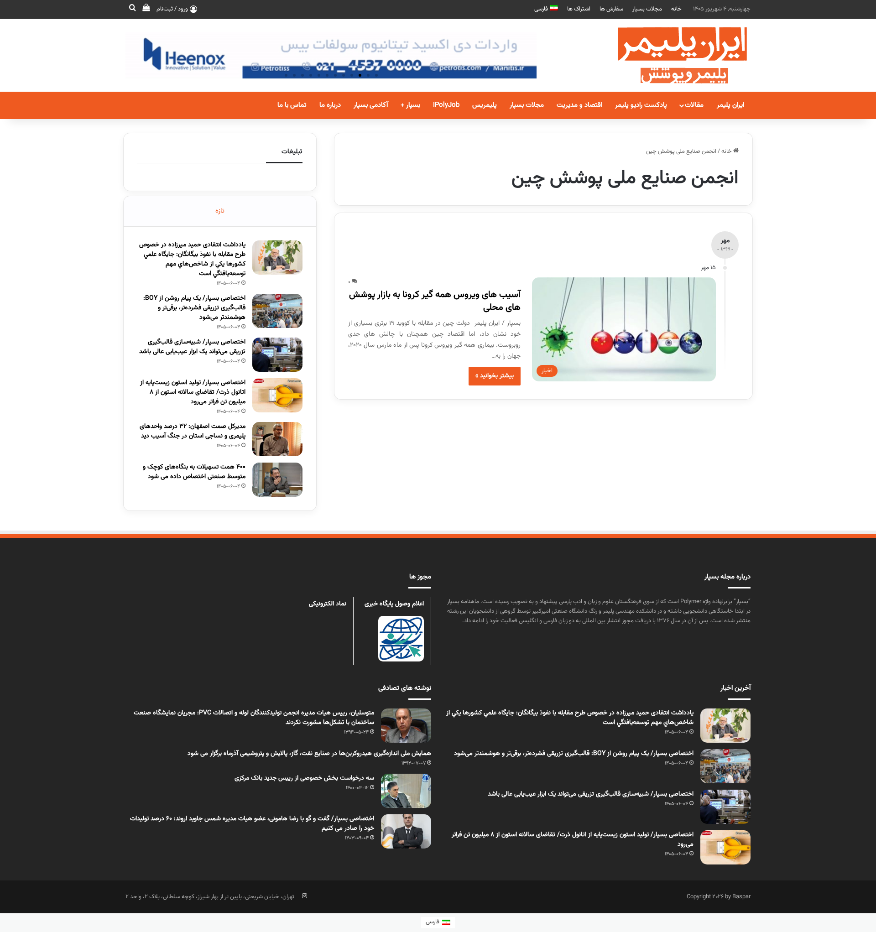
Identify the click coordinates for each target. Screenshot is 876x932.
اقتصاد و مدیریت (579, 105)
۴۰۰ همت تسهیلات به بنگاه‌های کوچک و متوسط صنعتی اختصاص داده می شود (194, 472)
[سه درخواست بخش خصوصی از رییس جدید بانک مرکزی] (406, 791)
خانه (676, 9)
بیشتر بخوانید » (494, 376)
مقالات (694, 105)
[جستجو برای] (132, 9)
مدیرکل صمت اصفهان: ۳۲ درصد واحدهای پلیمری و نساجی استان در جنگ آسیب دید (192, 431)
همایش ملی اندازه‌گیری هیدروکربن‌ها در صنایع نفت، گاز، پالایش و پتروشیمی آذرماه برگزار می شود (309, 754)
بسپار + (410, 105)
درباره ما (330, 105)
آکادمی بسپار (371, 105)
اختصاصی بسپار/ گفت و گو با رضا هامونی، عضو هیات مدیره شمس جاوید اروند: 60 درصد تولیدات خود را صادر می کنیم (252, 823)
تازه (219, 211)
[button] (376, 75)
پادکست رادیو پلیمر (641, 105)
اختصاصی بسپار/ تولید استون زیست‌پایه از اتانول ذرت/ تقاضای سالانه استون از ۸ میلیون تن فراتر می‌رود (192, 392)
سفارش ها (611, 9)
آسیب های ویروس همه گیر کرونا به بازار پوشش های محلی (435, 301)
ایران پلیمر (730, 105)
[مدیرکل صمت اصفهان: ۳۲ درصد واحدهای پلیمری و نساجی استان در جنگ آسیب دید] (277, 439)
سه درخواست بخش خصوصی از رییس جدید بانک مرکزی (304, 778)
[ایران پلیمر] (671, 55)
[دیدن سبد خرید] (146, 9)
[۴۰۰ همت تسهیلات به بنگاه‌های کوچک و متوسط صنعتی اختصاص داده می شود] (277, 480)
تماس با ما (292, 105)
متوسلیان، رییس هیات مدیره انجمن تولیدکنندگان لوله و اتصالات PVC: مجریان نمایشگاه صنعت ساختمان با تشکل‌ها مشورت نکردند (254, 718)
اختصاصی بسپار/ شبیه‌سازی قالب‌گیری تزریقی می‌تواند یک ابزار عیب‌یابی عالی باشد (192, 347)
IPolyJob (446, 105)
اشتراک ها (578, 9)
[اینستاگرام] (304, 895)
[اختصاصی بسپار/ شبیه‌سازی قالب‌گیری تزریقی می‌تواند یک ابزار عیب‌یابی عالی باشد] (277, 355)
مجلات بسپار (647, 9)
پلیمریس (484, 105)
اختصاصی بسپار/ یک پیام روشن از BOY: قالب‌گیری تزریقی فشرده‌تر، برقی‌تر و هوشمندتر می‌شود (194, 308)
